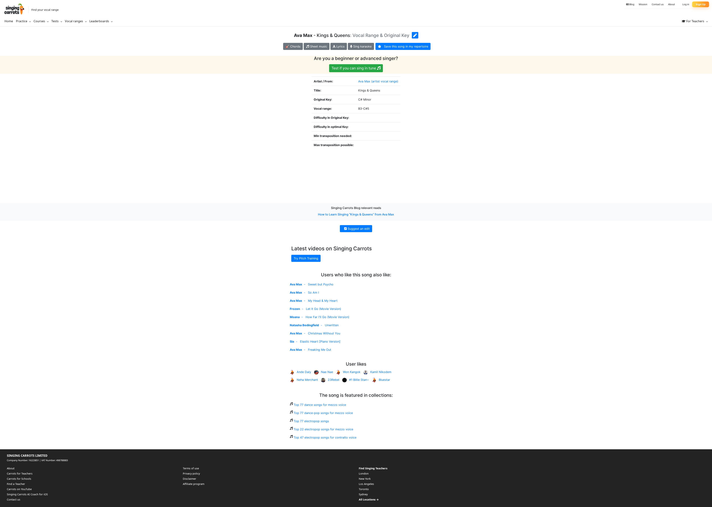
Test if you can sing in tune (354, 68)
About (671, 4)
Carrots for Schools (19, 478)
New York (365, 478)
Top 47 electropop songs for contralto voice (325, 437)
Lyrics (340, 46)
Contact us (658, 4)
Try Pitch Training (306, 258)
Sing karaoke (362, 46)
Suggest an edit (358, 228)
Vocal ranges (74, 21)
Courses (40, 21)
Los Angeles (366, 484)
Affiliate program (193, 484)
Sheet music (318, 46)
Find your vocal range (45, 10)
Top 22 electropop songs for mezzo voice (323, 429)
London (364, 473)
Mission (643, 4)
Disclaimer (189, 478)
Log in (685, 4)
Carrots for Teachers (19, 473)
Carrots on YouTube (19, 489)
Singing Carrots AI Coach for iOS (27, 494)
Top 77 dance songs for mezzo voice (320, 405)
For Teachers (695, 21)
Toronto (364, 489)
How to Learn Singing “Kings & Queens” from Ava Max (356, 214)
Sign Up (701, 4)
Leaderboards (99, 21)
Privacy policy (191, 473)
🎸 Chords (293, 46)
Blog (631, 4)
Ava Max (364, 81)
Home (8, 21)
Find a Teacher (16, 484)
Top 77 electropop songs (311, 421)
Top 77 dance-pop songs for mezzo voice (323, 413)
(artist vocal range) (384, 81)
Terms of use (191, 468)
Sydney (363, 494)
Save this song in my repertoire (404, 46)
